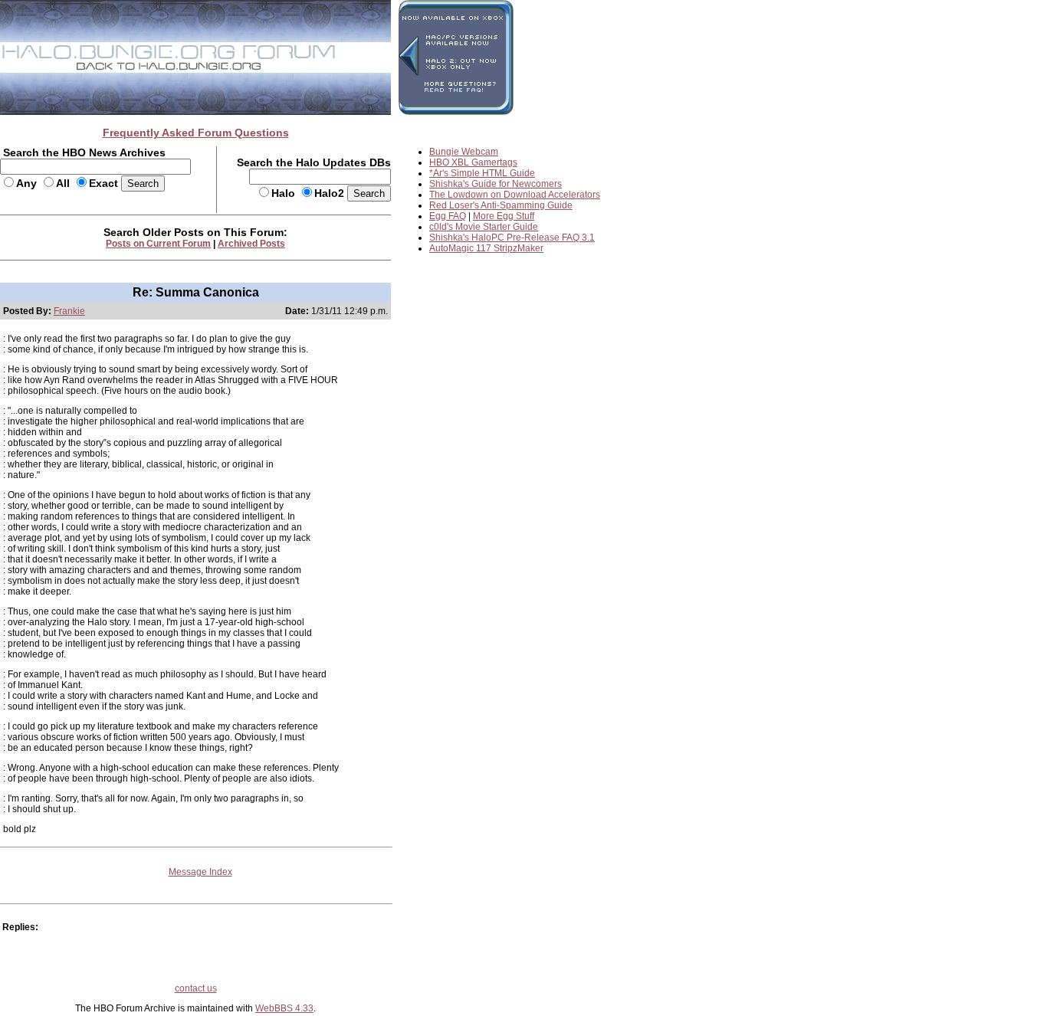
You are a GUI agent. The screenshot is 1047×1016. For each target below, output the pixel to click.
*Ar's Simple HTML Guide (482, 173)
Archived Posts (251, 243)
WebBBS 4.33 (284, 1008)
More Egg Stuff (503, 216)
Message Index (200, 872)
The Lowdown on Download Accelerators (514, 194)
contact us (196, 988)
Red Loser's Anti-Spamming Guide (501, 205)
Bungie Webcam (463, 151)
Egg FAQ (447, 216)
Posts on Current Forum (158, 243)
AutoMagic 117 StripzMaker (486, 248)
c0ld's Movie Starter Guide (483, 226)
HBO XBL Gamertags (473, 162)
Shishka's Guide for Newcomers (495, 184)
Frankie (69, 311)
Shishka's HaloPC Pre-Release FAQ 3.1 (512, 237)
